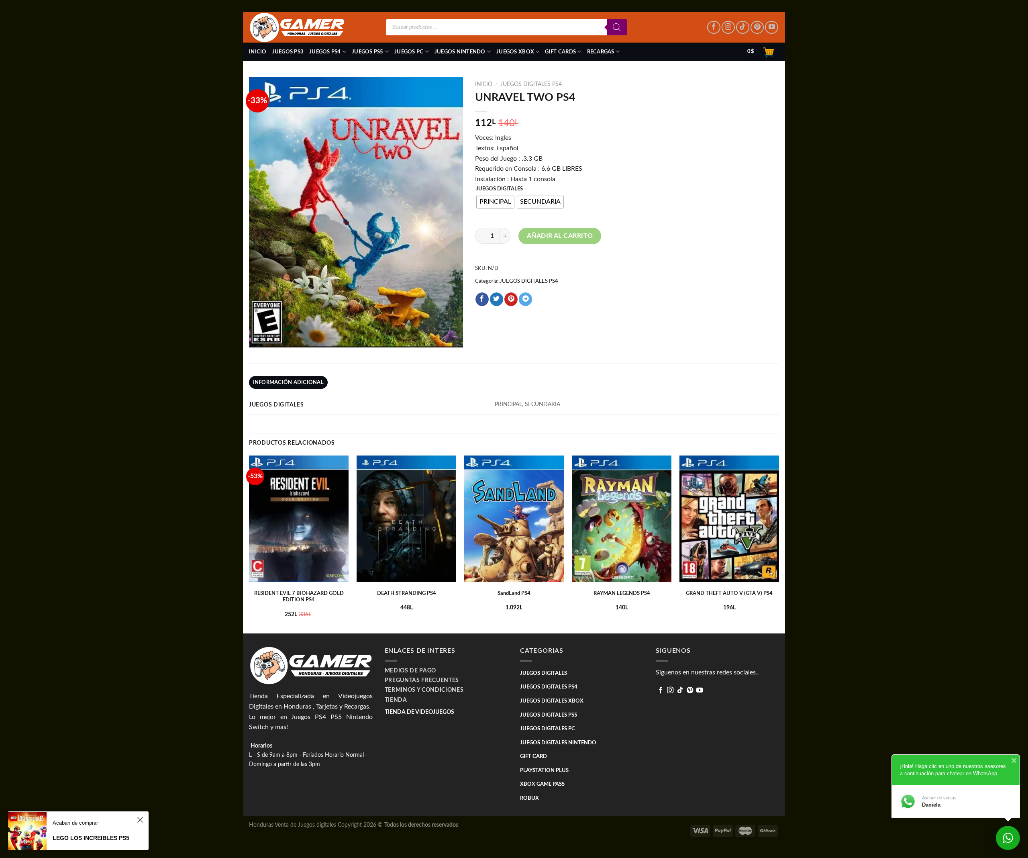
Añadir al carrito (560, 236)
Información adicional (288, 382)
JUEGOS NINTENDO (459, 51)
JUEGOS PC (408, 51)
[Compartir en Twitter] (496, 299)
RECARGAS (600, 51)
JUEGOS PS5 (367, 51)
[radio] (495, 202)
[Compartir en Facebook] (482, 299)
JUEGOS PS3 (288, 51)
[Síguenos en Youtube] (771, 27)
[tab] (288, 382)
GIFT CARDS (560, 51)
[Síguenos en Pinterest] (757, 27)
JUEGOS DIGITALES (499, 189)
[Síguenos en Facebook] (713, 27)
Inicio (258, 51)
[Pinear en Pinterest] (511, 299)
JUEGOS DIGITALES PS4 (531, 84)
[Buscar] (617, 27)
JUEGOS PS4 (325, 51)
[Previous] (249, 544)
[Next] (779, 544)
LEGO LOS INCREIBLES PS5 (91, 838)
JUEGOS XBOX (515, 51)
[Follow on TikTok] (742, 27)
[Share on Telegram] (525, 299)
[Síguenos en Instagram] (728, 27)
